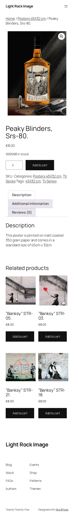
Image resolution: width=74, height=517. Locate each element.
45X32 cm (33, 181)
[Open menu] (66, 6)
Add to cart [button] (20, 336)
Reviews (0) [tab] (22, 212)
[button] (61, 36)
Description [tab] (21, 194)
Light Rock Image (19, 6)
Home (10, 18)
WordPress (62, 509)
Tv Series (50, 181)
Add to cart (39, 165)
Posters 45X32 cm (32, 18)
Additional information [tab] (30, 203)
